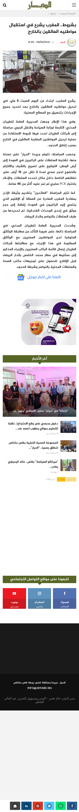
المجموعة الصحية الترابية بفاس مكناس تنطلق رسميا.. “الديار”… (33, 445)
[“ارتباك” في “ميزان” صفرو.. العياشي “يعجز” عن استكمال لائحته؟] (39, 391)
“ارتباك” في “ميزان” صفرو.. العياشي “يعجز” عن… (39, 411)
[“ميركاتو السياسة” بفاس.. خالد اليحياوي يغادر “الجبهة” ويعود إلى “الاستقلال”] (68, 465)
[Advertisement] (39, 528)
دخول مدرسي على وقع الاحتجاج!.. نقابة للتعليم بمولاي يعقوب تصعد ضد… (33, 426)
